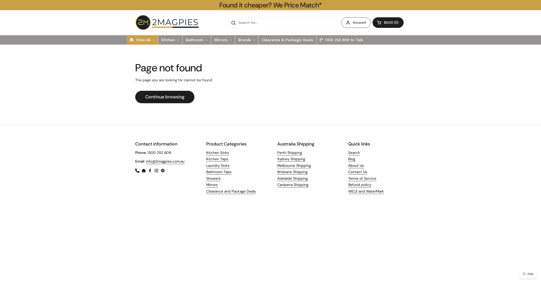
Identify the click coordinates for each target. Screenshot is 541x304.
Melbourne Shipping (294, 165)
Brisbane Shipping (292, 172)
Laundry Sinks (218, 165)
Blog (351, 159)
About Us (356, 165)
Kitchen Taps (217, 159)
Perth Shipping (289, 152)
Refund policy (359, 184)
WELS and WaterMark (366, 191)
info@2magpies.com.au (165, 161)
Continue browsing (164, 97)
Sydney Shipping (291, 159)
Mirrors (212, 184)
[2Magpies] (168, 22)
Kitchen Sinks (217, 152)
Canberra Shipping (292, 184)
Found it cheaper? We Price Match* (270, 5)
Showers (213, 178)
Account (359, 22)
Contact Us (357, 172)
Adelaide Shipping (292, 178)
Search (354, 152)
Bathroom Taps (219, 172)
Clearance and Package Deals (231, 191)
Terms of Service (362, 178)
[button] (388, 22)
